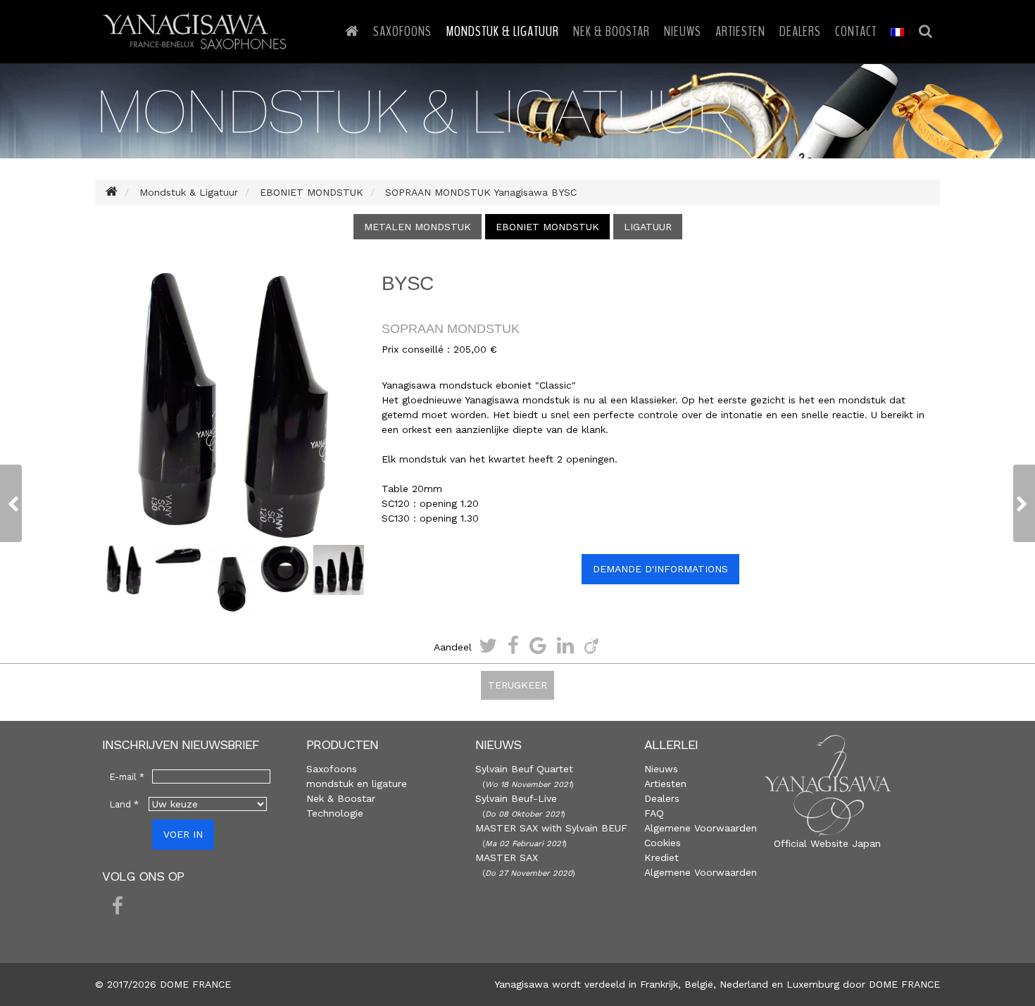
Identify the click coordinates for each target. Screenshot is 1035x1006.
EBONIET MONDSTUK (547, 226)
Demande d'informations (660, 568)
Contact (856, 31)
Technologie (334, 813)
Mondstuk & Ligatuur (502, 31)
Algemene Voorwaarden (700, 828)
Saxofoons (402, 31)
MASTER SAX (506, 857)
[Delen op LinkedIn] (565, 645)
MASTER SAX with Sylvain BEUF (551, 828)
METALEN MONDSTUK (417, 226)
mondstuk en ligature (356, 783)
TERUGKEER (517, 685)
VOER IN (183, 834)
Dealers (800, 31)
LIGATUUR (648, 226)
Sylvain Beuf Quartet (524, 768)
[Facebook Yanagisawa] (117, 907)
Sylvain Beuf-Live (516, 798)
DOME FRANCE (904, 984)
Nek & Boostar (611, 31)
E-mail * (127, 777)
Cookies (662, 842)
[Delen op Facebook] (513, 645)
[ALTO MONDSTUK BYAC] (11, 503)
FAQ (654, 813)
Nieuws (682, 31)
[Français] (898, 31)
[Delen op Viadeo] (591, 645)
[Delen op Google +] (537, 645)
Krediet (661, 857)
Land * (124, 804)
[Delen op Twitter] (488, 645)
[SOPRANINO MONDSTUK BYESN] (1024, 503)
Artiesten (740, 31)
